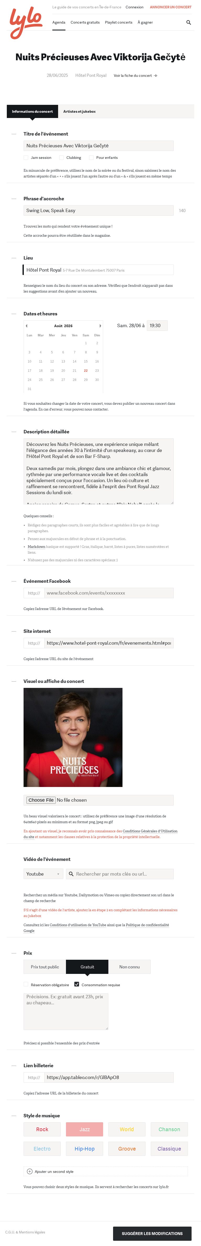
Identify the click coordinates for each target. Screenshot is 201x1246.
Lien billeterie (38, 1065)
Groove (127, 1148)
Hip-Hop (85, 1148)
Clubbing (73, 157)
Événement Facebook (47, 581)
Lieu (28, 258)
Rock (42, 1129)
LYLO (26, 23)
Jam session (41, 157)
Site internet (37, 631)
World (127, 1129)
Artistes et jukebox (79, 111)
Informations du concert (32, 111)
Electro (42, 1148)
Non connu (129, 967)
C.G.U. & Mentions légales (25, 1232)
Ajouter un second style (54, 1171)
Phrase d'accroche (44, 198)
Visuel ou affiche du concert (54, 681)
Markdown (36, 546)
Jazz (85, 1129)
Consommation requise (101, 985)
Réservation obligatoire (50, 985)
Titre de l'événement (46, 134)
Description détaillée (46, 431)
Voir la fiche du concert (133, 75)
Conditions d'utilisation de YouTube (78, 925)
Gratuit (87, 967)
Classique (169, 1148)
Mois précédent (26, 326)
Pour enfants (107, 157)
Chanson (169, 1129)
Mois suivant (100, 326)
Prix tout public (45, 967)
